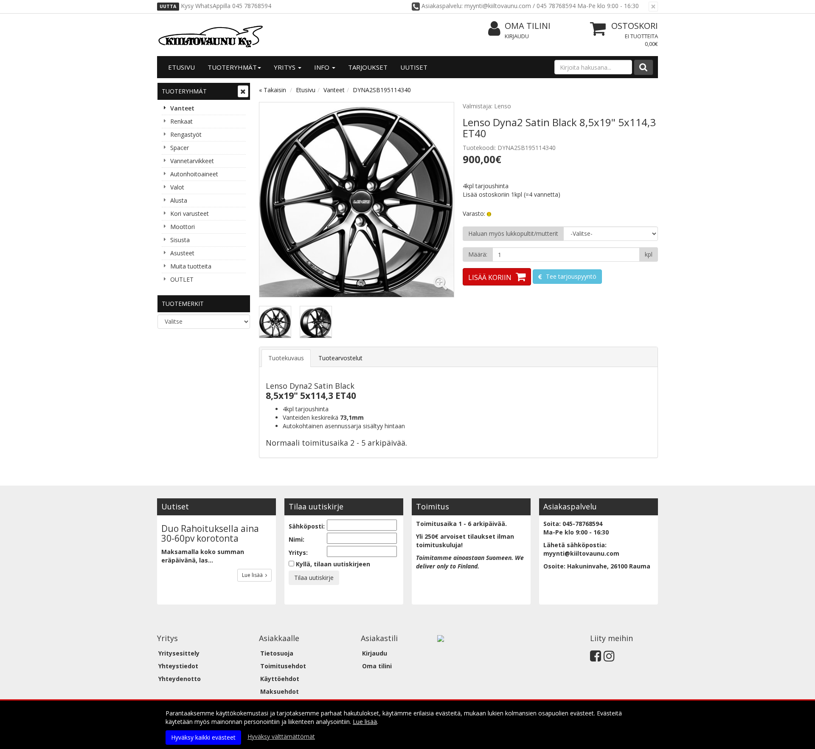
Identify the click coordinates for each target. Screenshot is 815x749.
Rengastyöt (186, 134)
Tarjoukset (368, 67)
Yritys (285, 67)
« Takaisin (272, 90)
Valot (177, 187)
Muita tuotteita (190, 266)
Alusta (178, 200)
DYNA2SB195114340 (382, 90)
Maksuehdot (279, 691)
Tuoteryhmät (232, 67)
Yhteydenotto (179, 679)
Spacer (179, 148)
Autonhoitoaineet (194, 174)
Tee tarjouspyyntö (570, 276)
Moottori (182, 227)
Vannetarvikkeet (192, 161)
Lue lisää (253, 575)
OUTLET (182, 279)
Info (322, 67)
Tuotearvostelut (340, 358)
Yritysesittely (179, 653)
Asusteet (182, 253)
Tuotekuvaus (286, 358)
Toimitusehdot (283, 666)
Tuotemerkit (183, 304)
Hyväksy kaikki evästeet (203, 737)
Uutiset (413, 67)
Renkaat (181, 121)
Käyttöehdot (279, 679)
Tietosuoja (276, 653)
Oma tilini (528, 25)
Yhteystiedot (178, 666)
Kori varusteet (189, 213)
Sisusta (180, 240)
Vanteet (182, 108)
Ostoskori (634, 25)
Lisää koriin (489, 277)
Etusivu (181, 67)
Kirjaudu (517, 36)
